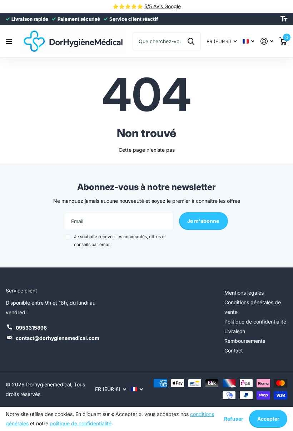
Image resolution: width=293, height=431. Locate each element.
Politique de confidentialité (255, 322)
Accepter (268, 419)
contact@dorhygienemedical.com (57, 338)
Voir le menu (10, 41)
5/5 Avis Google (162, 6)
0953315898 (31, 328)
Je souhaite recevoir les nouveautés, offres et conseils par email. (120, 240)
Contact (233, 350)
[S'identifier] (266, 41)
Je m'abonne (203, 221)
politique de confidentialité (80, 423)
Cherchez (191, 41)
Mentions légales (244, 293)
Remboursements (244, 341)
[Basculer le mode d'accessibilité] (283, 19)
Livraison (234, 331)
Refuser (233, 419)
